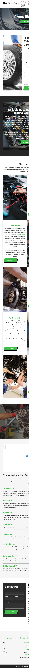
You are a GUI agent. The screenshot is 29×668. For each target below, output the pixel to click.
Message (7, 602)
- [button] (4, 448)
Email (6, 596)
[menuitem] (23, 9)
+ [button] (4, 446)
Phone (16, 596)
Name (6, 591)
